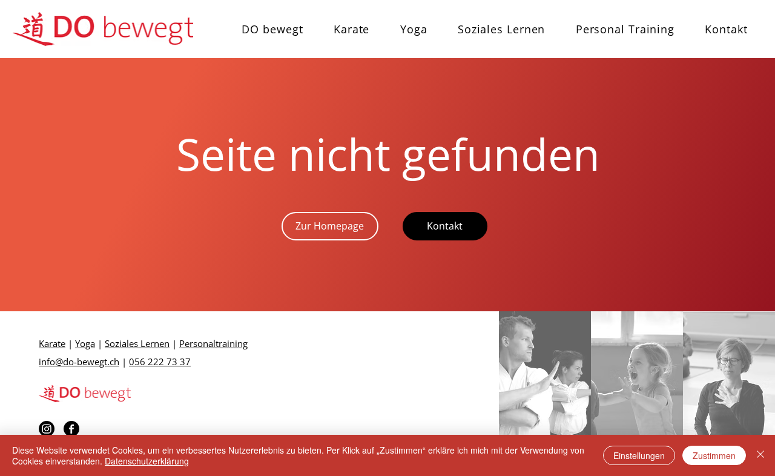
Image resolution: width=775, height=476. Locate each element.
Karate (52, 343)
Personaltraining (213, 343)
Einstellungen (639, 455)
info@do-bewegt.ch (79, 361)
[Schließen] (760, 455)
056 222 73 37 (160, 361)
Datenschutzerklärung (147, 461)
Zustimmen (714, 455)
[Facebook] (71, 429)
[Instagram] (46, 429)
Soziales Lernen (137, 343)
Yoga (85, 343)
